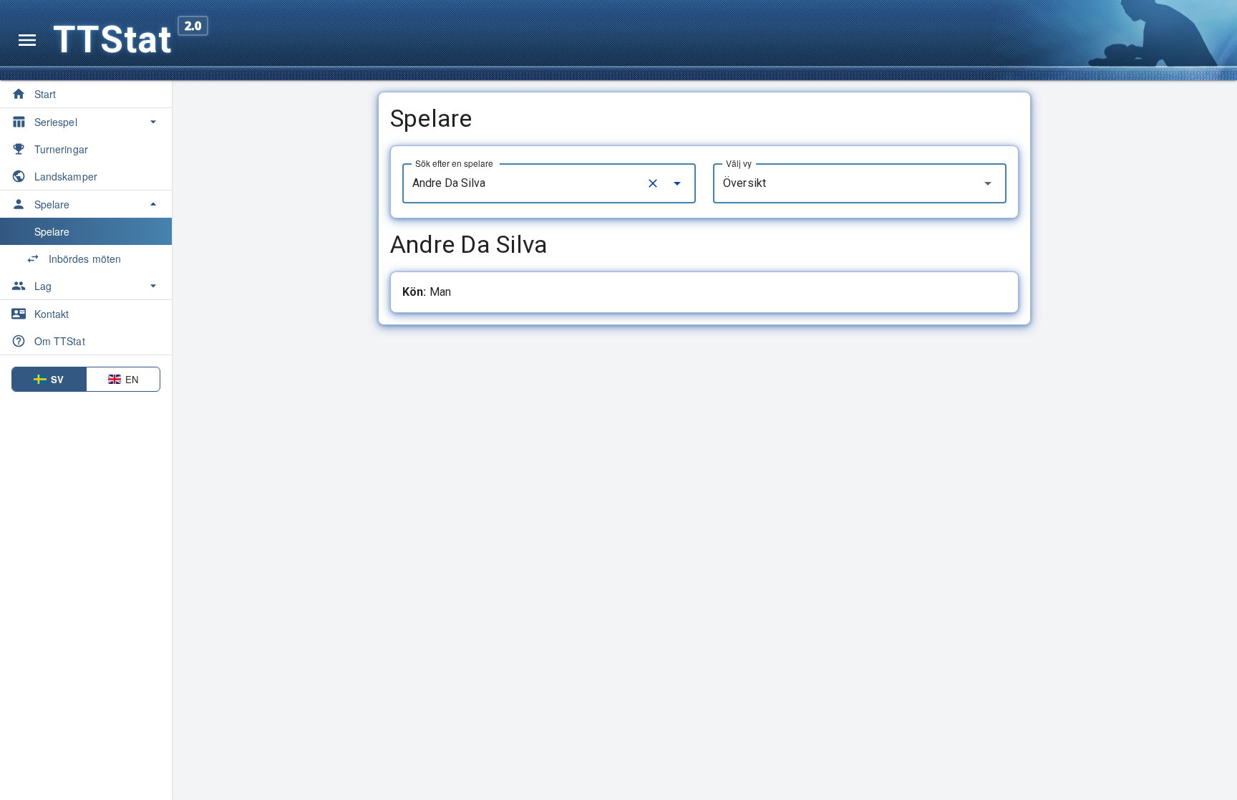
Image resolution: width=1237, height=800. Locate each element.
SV (57, 379)
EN (131, 379)
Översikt (744, 183)
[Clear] (653, 183)
